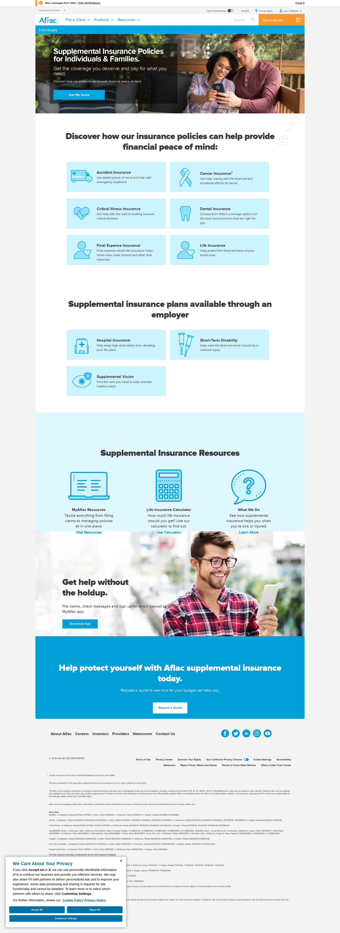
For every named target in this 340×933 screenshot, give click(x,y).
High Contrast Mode (216, 11)
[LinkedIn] (246, 733)
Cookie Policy (73, 900)
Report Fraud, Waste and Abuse (198, 765)
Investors (100, 734)
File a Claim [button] (76, 20)
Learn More (249, 532)
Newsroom (142, 734)
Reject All (94, 909)
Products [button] (101, 20)
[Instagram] (257, 733)
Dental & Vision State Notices (239, 765)
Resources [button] (126, 20)
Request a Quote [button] (170, 707)
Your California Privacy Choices (224, 759)
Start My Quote (79, 94)
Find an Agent (265, 11)
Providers (120, 734)
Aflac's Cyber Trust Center (276, 765)
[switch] (230, 10)
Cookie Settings (262, 759)
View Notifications (89, 3)
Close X (300, 3)
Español (245, 11)
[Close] (121, 860)
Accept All (37, 909)
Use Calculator (168, 532)
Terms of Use (143, 759)
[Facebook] (225, 733)
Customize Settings (66, 918)
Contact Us (165, 734)
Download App (80, 623)
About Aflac (61, 734)
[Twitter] (236, 733)
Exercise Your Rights (189, 759)
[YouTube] (268, 733)
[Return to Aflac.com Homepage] (49, 19)
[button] (291, 11)
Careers (82, 734)
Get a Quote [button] (273, 20)
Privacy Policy (95, 900)
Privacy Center (164, 759)
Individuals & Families (49, 10)
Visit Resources (89, 532)
